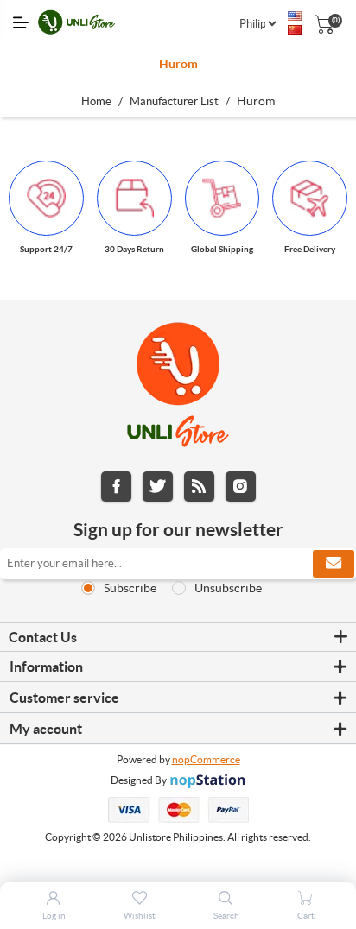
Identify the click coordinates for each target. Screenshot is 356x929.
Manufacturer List (174, 101)
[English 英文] (295, 16)
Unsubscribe (228, 588)
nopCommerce (206, 759)
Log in (54, 915)
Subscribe (130, 588)
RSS (199, 486)
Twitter (158, 486)
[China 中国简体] (295, 30)
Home (96, 101)
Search (226, 915)
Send (333, 564)
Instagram (241, 486)
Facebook (116, 486)
